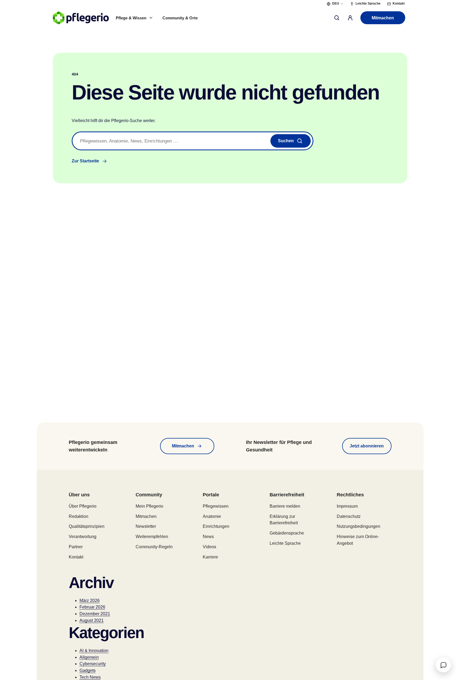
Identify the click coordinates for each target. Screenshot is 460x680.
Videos (209, 546)
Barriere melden (285, 506)
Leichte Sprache (285, 543)
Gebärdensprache (287, 533)
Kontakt (76, 557)
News (208, 536)
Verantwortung (82, 536)
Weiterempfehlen (152, 536)
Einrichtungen (216, 526)
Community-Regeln (154, 546)
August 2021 (91, 620)
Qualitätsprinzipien (86, 526)
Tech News (90, 677)
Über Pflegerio (82, 506)
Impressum (347, 506)
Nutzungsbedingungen (358, 526)
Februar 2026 (92, 607)
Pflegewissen (216, 506)
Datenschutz (349, 516)
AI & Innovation (93, 650)
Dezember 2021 (94, 613)
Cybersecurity (92, 663)
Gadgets (87, 670)
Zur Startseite (85, 161)
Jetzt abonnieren (367, 446)
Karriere (210, 557)
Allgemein (89, 657)
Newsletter (146, 526)
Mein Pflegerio (149, 506)
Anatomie (212, 516)
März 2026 (89, 600)
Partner (76, 546)
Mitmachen (383, 18)
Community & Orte (180, 18)
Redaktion (78, 516)
